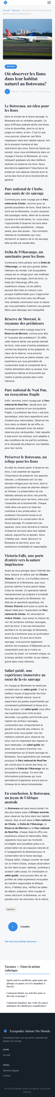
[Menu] (49, 2)
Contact (7, 1075)
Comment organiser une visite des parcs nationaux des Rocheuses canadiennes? (27, 1004)
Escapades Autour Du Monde (30, 1031)
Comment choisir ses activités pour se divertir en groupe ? (26, 994)
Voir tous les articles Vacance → (22, 941)
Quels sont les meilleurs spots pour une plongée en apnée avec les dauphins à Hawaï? (27, 983)
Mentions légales (11, 1070)
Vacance (16, 10)
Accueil (6, 10)
